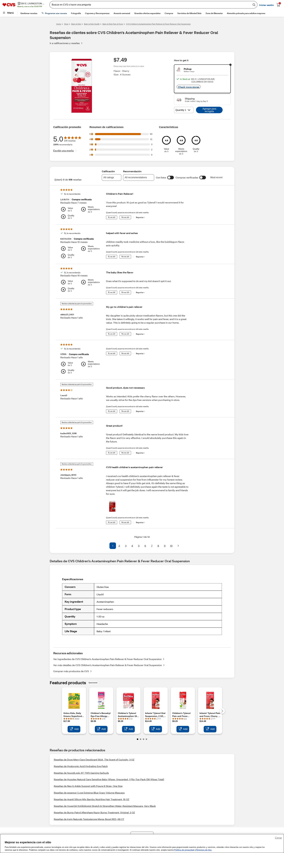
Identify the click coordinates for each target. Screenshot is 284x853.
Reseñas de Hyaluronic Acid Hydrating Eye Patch (81, 766)
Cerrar (278, 838)
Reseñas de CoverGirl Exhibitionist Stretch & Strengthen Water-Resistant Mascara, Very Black (105, 805)
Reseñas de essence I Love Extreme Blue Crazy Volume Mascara (89, 792)
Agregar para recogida (209, 110)
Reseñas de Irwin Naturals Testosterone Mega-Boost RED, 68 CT (89, 819)
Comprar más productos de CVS (71, 671)
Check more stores (188, 87)
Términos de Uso (204, 850)
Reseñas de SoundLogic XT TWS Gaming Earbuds (81, 772)
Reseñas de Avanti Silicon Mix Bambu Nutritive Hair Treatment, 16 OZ (91, 799)
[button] (170, 177)
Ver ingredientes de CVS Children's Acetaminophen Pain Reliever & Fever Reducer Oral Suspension (107, 659)
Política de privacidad (184, 850)
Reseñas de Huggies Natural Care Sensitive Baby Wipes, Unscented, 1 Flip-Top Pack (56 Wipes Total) (109, 779)
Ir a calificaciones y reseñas (65, 43)
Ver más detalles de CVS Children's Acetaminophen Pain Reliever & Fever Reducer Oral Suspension (107, 665)
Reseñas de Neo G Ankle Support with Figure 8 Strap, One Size (88, 786)
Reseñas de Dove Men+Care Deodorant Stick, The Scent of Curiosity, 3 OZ (94, 759)
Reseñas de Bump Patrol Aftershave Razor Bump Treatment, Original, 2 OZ (94, 812)
